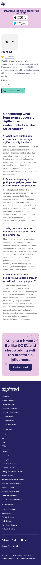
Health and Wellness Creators (13, 479)
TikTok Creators (7, 513)
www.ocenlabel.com (12, 80)
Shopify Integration (9, 424)
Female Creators (8, 517)
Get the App (6, 546)
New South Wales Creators (11, 483)
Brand (4, 434)
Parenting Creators (9, 464)
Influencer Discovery (9, 408)
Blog (3, 442)
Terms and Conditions (28, 558)
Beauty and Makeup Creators (12, 472)
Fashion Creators (8, 456)
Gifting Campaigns (8, 404)
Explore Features (8, 401)
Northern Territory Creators (12, 499)
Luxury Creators (8, 460)
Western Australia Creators (11, 491)
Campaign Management (10, 412)
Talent (4, 438)
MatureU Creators (8, 529)
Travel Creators (7, 476)
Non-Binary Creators (9, 525)
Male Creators (7, 521)
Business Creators (8, 468)
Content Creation (8, 416)
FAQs (4, 446)
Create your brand (20, 367)
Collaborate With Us (15, 91)
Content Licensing (8, 420)
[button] (37, 3)
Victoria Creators (8, 487)
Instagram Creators (9, 509)
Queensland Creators (10, 495)
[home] (3, 4)
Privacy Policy (14, 558)
